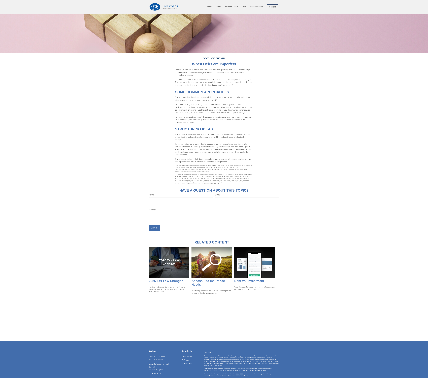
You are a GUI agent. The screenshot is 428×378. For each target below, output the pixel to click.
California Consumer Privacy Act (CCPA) (262, 368)
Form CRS (210, 352)
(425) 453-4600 (159, 356)
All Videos (185, 360)
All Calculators (187, 363)
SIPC (241, 374)
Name (151, 195)
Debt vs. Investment (249, 281)
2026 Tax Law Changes (166, 281)
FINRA (237, 374)
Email (217, 195)
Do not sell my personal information (256, 370)
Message (152, 210)
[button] (209, 6)
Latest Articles (187, 356)
